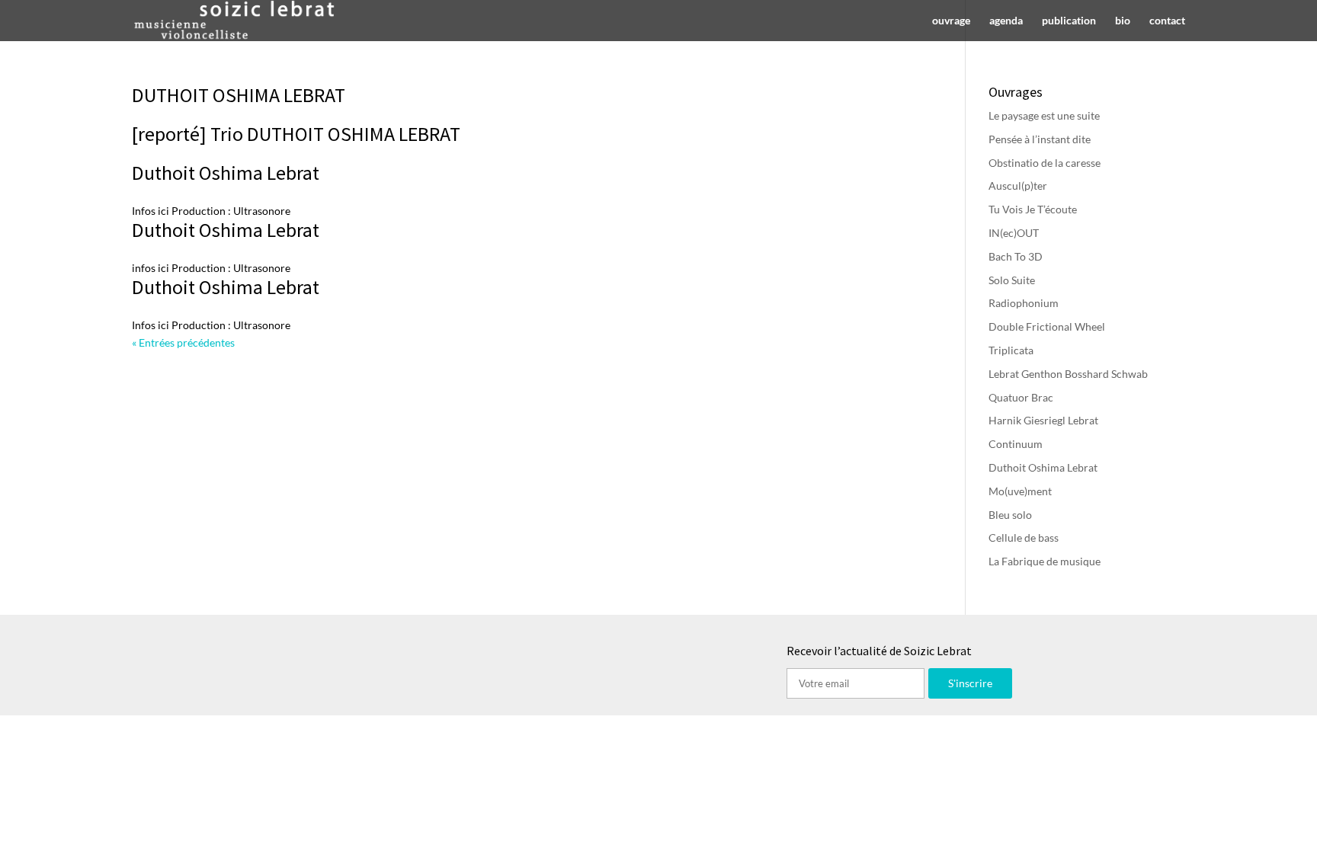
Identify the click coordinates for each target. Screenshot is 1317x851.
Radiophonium (1024, 302)
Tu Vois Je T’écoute (1033, 209)
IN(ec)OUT (1014, 232)
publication (1069, 21)
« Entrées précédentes (183, 342)
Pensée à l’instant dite (1040, 139)
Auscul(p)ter (1018, 185)
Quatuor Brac (1021, 397)
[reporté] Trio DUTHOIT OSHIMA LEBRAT (296, 133)
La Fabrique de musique (1045, 561)
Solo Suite (1012, 280)
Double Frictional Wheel (1047, 326)
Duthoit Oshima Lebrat (225, 172)
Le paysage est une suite (1044, 115)
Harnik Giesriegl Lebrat (1043, 420)
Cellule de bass (1024, 537)
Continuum (1016, 443)
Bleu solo (1010, 514)
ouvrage (951, 21)
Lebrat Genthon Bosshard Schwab (1068, 373)
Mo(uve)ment (1020, 491)
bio (1122, 21)
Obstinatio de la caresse (1045, 162)
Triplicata (1011, 350)
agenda (1006, 21)
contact (1167, 21)
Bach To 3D (1016, 256)
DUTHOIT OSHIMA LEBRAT (238, 94)
